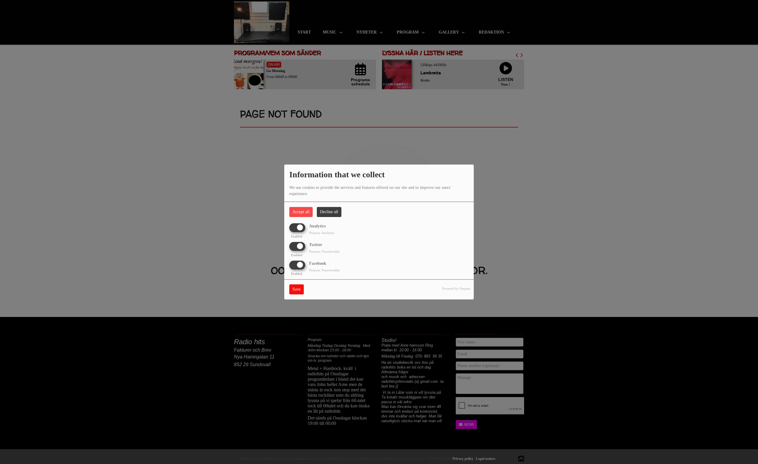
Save (297, 289)
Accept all (301, 212)
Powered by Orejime (456, 289)
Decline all (329, 212)
